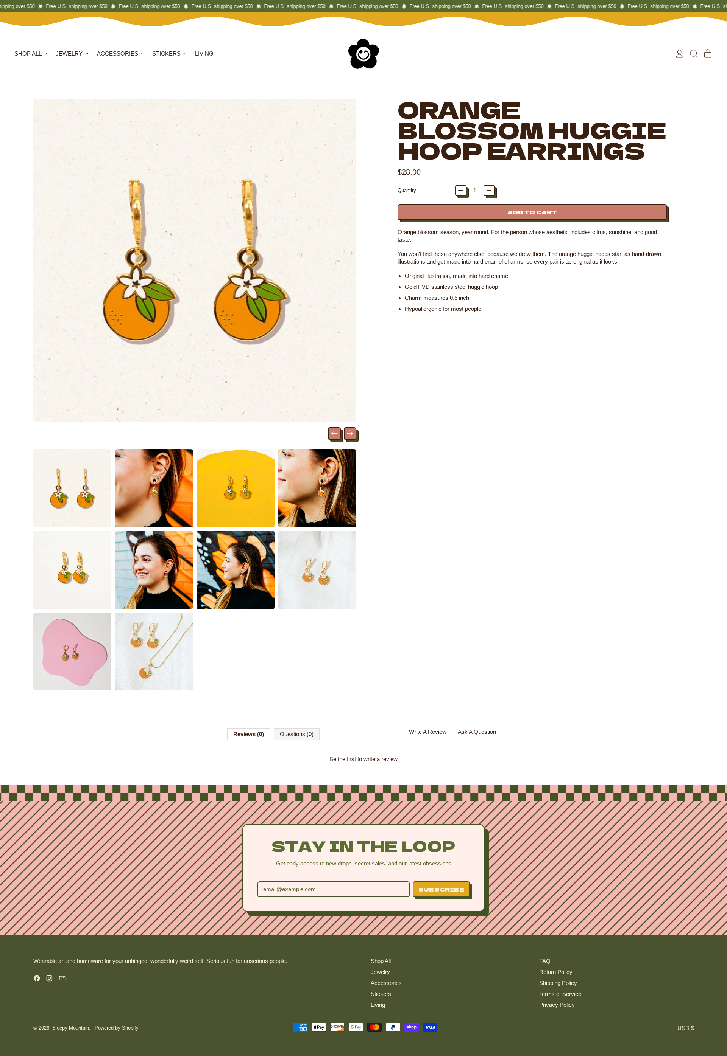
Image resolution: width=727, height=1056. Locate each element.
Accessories (386, 983)
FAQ (545, 961)
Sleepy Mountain (70, 1028)
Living (378, 1005)
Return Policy (556, 972)
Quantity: (408, 190)
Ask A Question (477, 732)
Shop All (381, 961)
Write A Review (427, 732)
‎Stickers (381, 994)
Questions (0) (297, 734)
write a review (381, 759)
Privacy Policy (557, 1005)
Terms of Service (560, 994)
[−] (460, 190)
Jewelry (380, 972)
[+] (489, 190)
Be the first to (363, 759)
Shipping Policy (558, 983)
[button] (694, 54)
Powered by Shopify (117, 1028)
